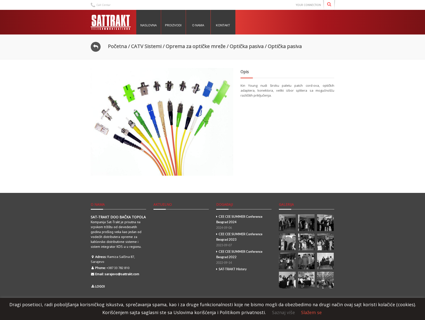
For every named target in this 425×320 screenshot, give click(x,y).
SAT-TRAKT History (233, 269)
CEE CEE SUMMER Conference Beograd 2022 (239, 257)
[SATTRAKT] (112, 22)
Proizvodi (173, 25)
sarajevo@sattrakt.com (122, 274)
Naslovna (148, 25)
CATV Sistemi (146, 46)
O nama (198, 25)
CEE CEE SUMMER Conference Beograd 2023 (239, 240)
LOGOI (100, 286)
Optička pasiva (247, 46)
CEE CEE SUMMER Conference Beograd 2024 (239, 222)
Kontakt (223, 25)
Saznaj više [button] (283, 312)
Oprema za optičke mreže (196, 46)
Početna (117, 46)
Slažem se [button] (311, 312)
